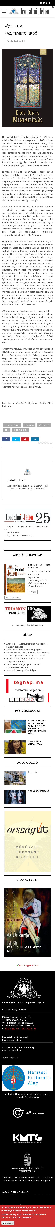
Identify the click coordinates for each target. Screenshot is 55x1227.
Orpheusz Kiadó (21, 430)
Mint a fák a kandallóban (35, 742)
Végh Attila (44, 425)
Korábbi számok (13, 598)
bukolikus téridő (12, 425)
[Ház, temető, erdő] (27, 88)
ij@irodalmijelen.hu (10, 1057)
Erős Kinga (29, 425)
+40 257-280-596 (28, 1028)
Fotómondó (27, 762)
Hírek (27, 634)
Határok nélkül (13, 532)
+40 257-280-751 (11, 1028)
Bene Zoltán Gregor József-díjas (21, 670)
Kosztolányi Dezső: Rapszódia (29, 625)
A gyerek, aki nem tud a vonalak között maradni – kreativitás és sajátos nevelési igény (38, 727)
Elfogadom (8, 1223)
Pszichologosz (27, 711)
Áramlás (32, 772)
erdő (7, 430)
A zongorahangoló (38, 791)
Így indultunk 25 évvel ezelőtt (20, 535)
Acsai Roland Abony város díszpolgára (23, 649)
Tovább (33, 592)
